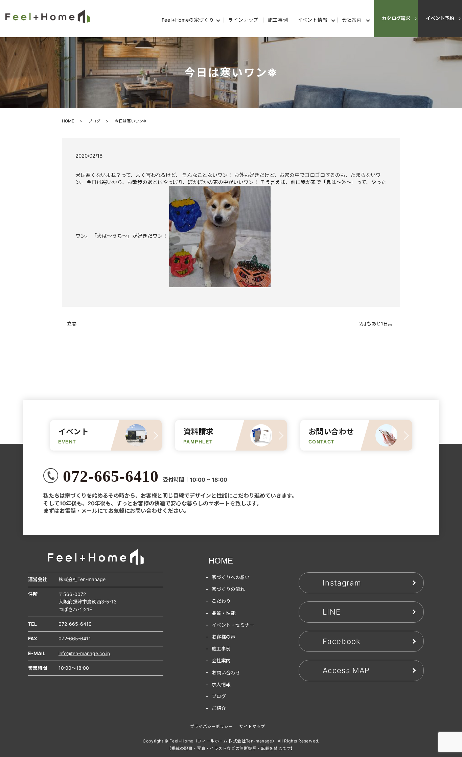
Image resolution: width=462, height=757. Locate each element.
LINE (332, 611)
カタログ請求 (396, 18)
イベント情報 (313, 20)
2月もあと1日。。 (377, 323)
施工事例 (278, 20)
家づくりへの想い (231, 577)
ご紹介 (219, 708)
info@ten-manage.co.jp (84, 653)
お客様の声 (223, 637)
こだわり (221, 601)
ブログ (94, 120)
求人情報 (221, 684)
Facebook (342, 641)
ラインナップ (243, 20)
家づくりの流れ (228, 589)
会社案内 (352, 20)
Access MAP (346, 670)
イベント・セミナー (233, 625)
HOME (68, 120)
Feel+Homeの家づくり (188, 20)
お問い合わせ (226, 672)
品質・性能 (223, 613)
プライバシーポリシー (211, 726)
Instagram (342, 582)
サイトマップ (252, 726)
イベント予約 (440, 18)
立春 (71, 323)
